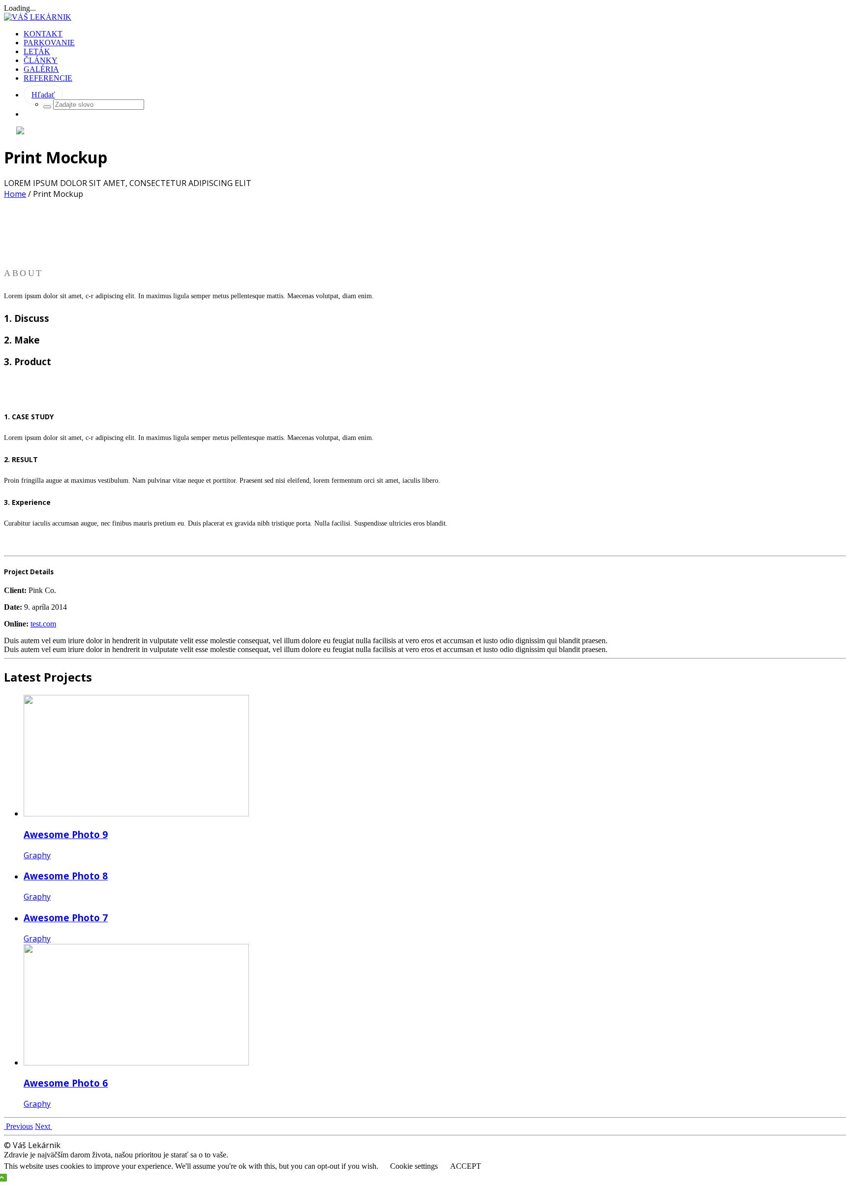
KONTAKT (43, 34)
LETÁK (37, 51)
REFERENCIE (48, 78)
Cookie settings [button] (414, 1166)
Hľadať (43, 95)
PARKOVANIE (49, 42)
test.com (43, 624)
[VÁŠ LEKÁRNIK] (37, 17)
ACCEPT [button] (465, 1166)
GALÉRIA (41, 69)
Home (15, 193)
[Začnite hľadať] (47, 106)
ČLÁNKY (41, 60)
